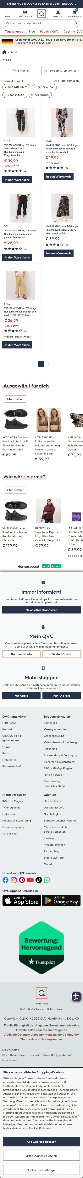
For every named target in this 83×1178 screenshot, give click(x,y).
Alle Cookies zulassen (41, 1142)
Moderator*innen (54, 844)
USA (22, 1009)
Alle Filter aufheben (66, 80)
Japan (60, 1009)
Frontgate (35, 1055)
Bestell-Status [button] (61, 654)
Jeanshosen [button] (15, 95)
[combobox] (37, 23)
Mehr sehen (15, 399)
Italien (50, 1009)
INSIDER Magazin (13, 801)
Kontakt (7, 729)
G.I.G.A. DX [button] (45, 87)
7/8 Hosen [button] (41, 95)
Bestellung (50, 722)
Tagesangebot (15, 31)
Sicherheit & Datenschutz (59, 761)
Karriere (49, 838)
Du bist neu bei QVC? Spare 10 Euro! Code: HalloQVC (40, 3)
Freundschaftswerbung (16, 820)
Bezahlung (50, 748)
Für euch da (9, 833)
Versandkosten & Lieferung (60, 742)
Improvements (10, 1060)
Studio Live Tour (54, 857)
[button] (8, 14)
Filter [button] (23, 70)
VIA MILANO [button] (17, 87)
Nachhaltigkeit (53, 814)
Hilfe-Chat (9, 722)
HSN (4, 1055)
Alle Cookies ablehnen (41, 1156)
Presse (6, 753)
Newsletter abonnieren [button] (41, 610)
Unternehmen (52, 801)
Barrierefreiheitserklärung (60, 820)
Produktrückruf (11, 766)
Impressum (54, 1039)
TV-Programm (11, 807)
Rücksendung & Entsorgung (61, 755)
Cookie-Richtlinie (40, 1128)
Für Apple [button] (21, 696)
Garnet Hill (49, 1055)
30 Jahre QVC (49, 31)
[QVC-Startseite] (4, 52)
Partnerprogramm (13, 827)
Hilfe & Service (53, 774)
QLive (6, 746)
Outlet (48, 864)
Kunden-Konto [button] (21, 654)
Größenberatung (54, 735)
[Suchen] (76, 23)
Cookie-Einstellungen (41, 1170)
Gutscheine (9, 814)
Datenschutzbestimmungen (36, 1034)
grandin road (64, 1055)
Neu (32, 31)
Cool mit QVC (73, 31)
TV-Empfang (51, 851)
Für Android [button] (61, 696)
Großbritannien (36, 1009)
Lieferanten (9, 759)
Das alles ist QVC (54, 807)
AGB (7, 1034)
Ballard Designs (18, 1055)
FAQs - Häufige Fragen (58, 768)
